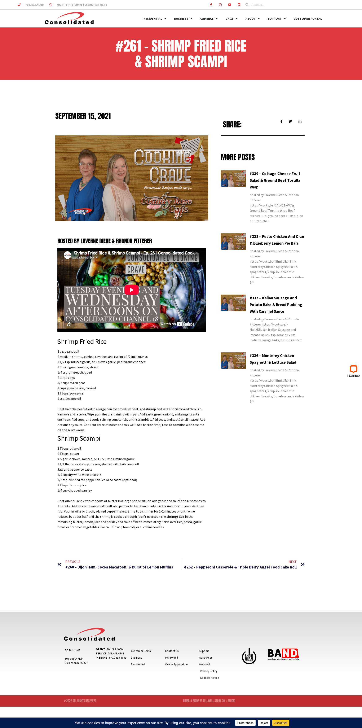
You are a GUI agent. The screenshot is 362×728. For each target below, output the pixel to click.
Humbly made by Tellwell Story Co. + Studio (209, 701)
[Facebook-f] (211, 4)
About (251, 19)
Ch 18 (230, 19)
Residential (153, 19)
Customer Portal (308, 19)
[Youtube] (229, 4)
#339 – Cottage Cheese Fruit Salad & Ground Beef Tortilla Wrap (275, 180)
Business (181, 19)
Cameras (207, 19)
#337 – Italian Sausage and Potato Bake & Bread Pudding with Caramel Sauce (276, 304)
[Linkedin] (239, 4)
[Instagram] (220, 4)
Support (275, 19)
